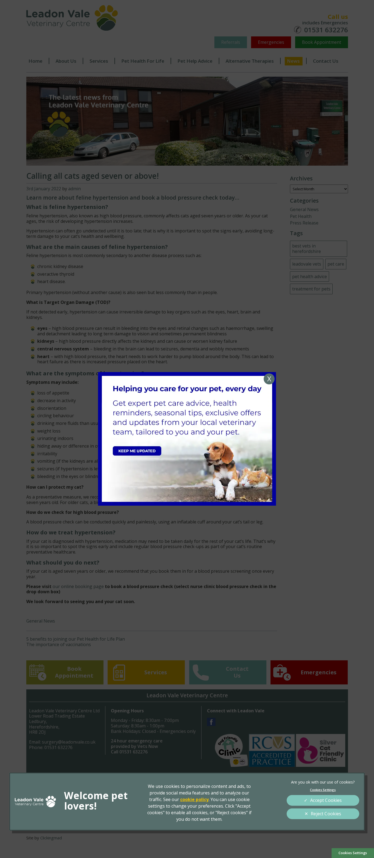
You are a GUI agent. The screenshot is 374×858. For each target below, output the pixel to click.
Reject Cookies (326, 814)
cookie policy (194, 799)
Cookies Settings (352, 852)
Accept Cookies (326, 800)
